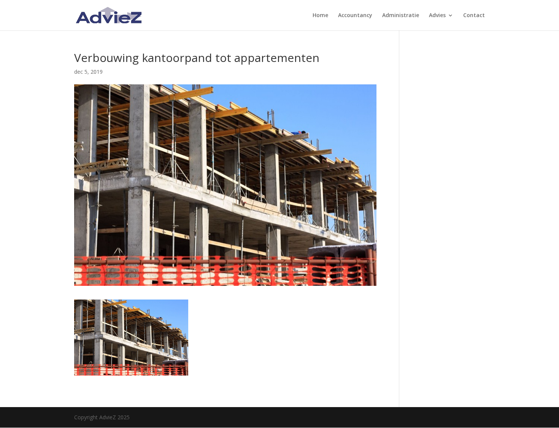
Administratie (400, 16)
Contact (474, 16)
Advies (437, 16)
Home (320, 16)
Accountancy (355, 16)
